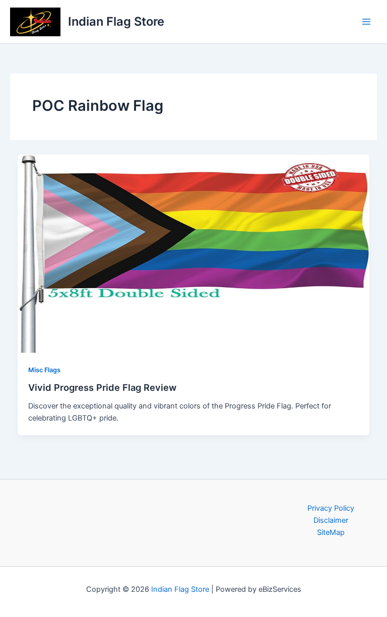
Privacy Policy (330, 508)
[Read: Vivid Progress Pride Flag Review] (194, 253)
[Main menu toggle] (366, 21)
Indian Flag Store (116, 21)
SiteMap (331, 532)
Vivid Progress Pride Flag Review (102, 387)
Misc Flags (44, 370)
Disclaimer (330, 520)
